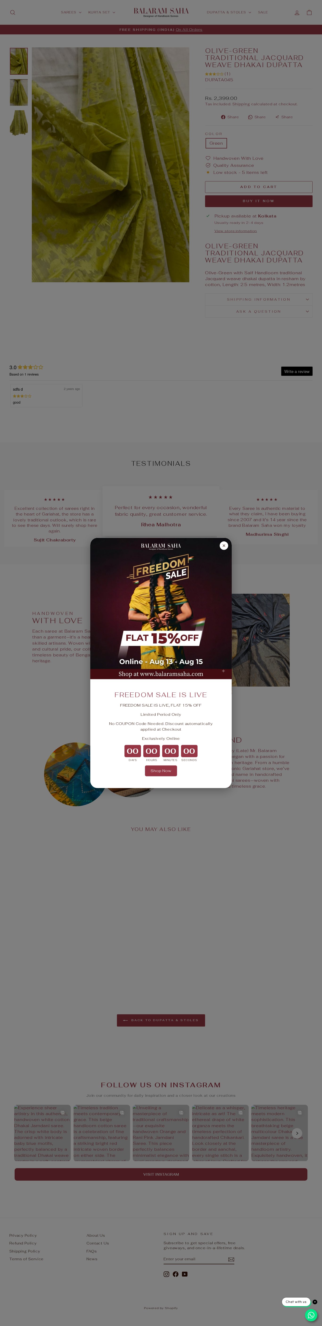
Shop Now (161, 770)
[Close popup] (224, 545)
